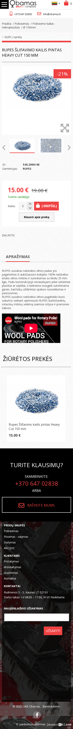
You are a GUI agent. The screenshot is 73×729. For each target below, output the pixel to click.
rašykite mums (41, 505)
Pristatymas (11, 561)
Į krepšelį (49, 206)
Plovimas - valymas (16, 537)
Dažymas (10, 542)
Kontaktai (10, 578)
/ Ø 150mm (28, 27)
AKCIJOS (9, 548)
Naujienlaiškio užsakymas (23, 608)
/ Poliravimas (20, 23)
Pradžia (6, 23)
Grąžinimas (11, 573)
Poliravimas (11, 531)
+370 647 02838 (23, 14)
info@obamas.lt (52, 14)
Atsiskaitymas (12, 567)
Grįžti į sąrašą (13, 37)
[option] (36, 100)
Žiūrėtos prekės (27, 359)
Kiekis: (12, 206)
